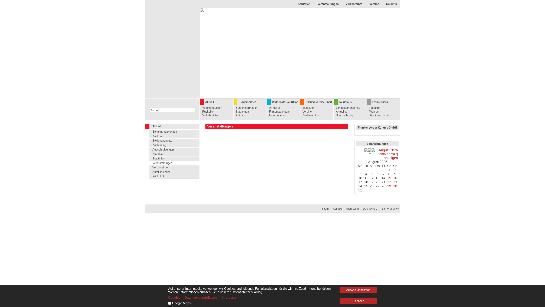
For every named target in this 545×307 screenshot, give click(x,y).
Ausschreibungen (163, 149)
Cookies (174, 297)
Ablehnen (358, 301)
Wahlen (374, 111)
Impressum (352, 208)
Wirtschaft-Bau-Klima (285, 102)
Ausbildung (159, 145)
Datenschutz (370, 208)
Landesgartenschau (348, 107)
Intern (325, 208)
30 (395, 186)
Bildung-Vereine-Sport (318, 102)
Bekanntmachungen (164, 131)
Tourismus (345, 102)
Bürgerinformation (246, 107)
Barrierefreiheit (390, 208)
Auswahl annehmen (358, 289)
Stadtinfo (158, 158)
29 (389, 186)
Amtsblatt (158, 154)
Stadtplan (304, 4)
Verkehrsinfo (354, 4)
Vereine (374, 4)
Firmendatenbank (279, 111)
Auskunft (158, 136)
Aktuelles (275, 107)
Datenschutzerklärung (201, 297)
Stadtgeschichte (379, 115)
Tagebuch (308, 107)
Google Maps (181, 303)
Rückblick (208, 111)
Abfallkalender (161, 172)
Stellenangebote (162, 140)
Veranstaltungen (328, 4)
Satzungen (242, 111)
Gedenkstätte (311, 115)
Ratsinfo (391, 4)
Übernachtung (344, 115)
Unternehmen (277, 115)
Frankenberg (380, 102)
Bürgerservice (247, 102)
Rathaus (241, 115)
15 (389, 178)
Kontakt (337, 208)
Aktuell (209, 102)
